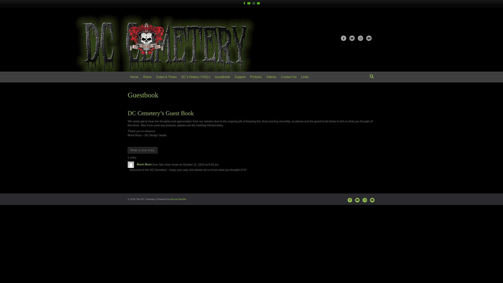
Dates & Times (166, 77)
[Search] (371, 76)
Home (134, 77)
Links (305, 77)
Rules (147, 77)
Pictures (256, 77)
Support (240, 77)
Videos (271, 77)
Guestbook (222, 77)
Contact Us (288, 77)
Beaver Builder (178, 199)
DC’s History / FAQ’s (195, 77)
